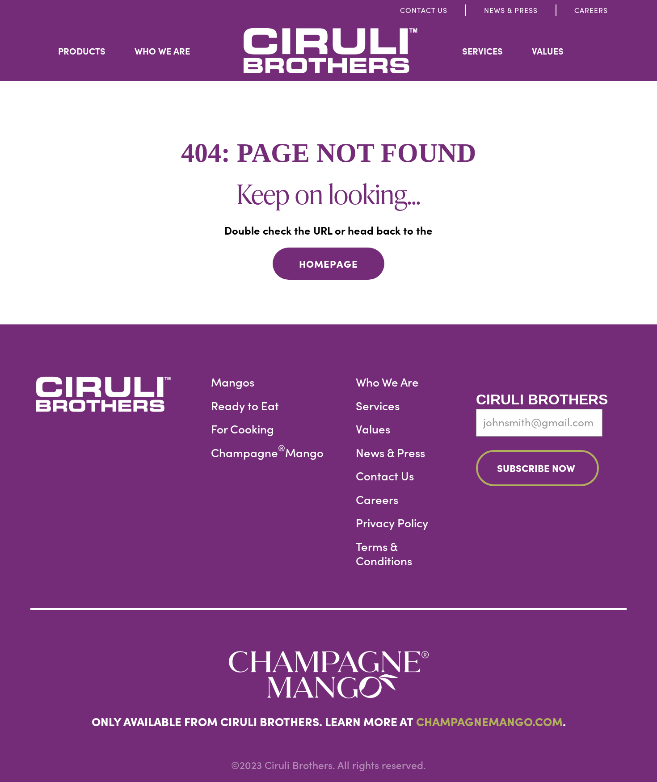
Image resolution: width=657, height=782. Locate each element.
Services (482, 51)
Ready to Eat (245, 405)
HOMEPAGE (328, 263)
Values (548, 51)
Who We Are (162, 51)
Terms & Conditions (384, 553)
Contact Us (423, 10)
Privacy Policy (392, 522)
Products (81, 51)
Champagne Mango (267, 452)
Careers (591, 10)
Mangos (232, 381)
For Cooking (242, 428)
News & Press (511, 10)
